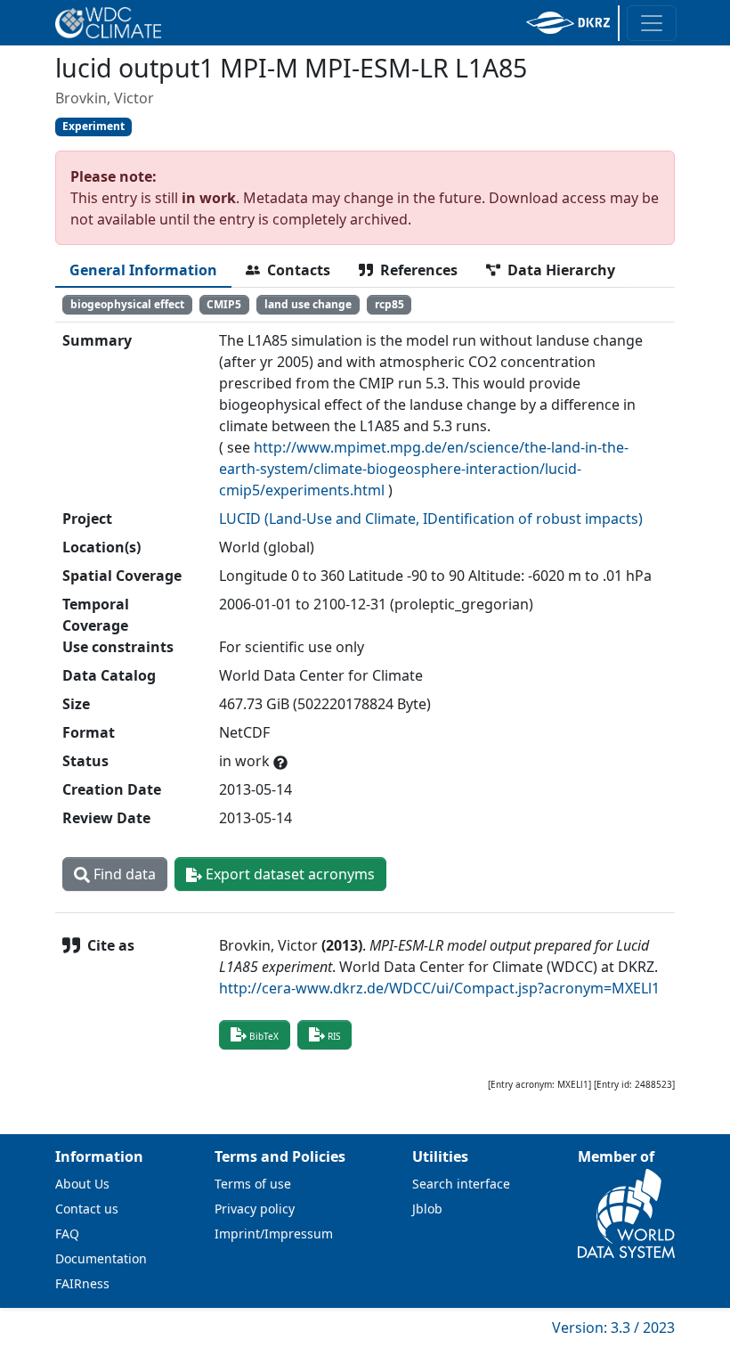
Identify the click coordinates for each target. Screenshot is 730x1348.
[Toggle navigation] (652, 23)
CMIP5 (224, 304)
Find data (123, 874)
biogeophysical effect (127, 304)
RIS (334, 1036)
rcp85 (389, 304)
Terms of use (253, 1183)
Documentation (101, 1258)
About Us (82, 1183)
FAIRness (82, 1283)
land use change (308, 304)
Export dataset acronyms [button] (288, 874)
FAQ (67, 1233)
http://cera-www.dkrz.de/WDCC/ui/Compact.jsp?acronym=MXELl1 (439, 988)
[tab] (143, 270)
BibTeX (264, 1036)
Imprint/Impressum (274, 1233)
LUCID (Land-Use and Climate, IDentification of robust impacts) (431, 518)
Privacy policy (255, 1208)
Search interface (461, 1183)
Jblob (427, 1208)
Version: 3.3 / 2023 (613, 1327)
